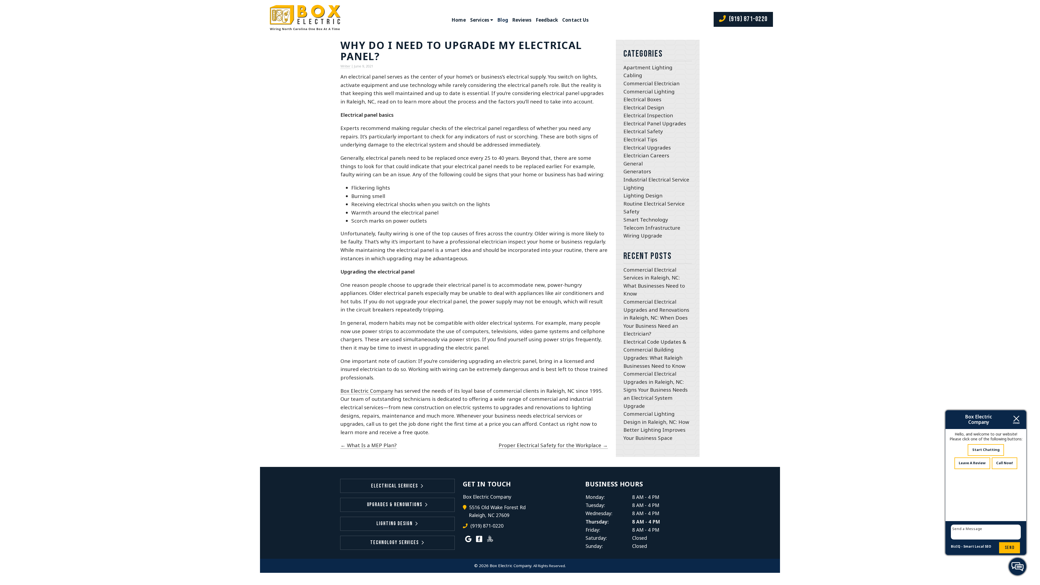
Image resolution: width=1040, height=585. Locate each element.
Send (1010, 547)
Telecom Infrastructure (651, 227)
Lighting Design (642, 195)
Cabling (632, 75)
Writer (345, 66)
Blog (503, 20)
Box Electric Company (366, 390)
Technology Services (394, 543)
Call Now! (1004, 462)
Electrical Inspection (648, 115)
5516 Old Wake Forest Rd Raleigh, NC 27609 (497, 511)
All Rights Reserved (549, 565)
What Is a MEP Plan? (368, 445)
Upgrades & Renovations (395, 505)
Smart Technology (645, 219)
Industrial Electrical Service (656, 179)
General (633, 163)
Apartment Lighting (647, 67)
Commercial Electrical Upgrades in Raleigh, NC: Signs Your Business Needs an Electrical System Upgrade (655, 389)
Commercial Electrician (651, 83)
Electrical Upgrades (647, 147)
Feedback (547, 20)
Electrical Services (394, 486)
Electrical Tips (640, 139)
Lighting (633, 187)
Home (458, 20)
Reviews (521, 20)
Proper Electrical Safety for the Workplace (553, 445)
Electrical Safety (643, 131)
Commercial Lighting (649, 91)
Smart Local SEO (977, 546)
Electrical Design (643, 107)
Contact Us (575, 20)
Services (479, 20)
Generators (637, 171)
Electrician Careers (646, 155)
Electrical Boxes (642, 99)
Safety (631, 211)
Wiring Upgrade (642, 235)
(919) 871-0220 (747, 19)
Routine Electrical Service (654, 203)
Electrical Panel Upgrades (654, 123)
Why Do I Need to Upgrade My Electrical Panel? (461, 50)
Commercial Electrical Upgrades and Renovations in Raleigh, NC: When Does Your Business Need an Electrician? (656, 317)
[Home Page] (304, 20)
